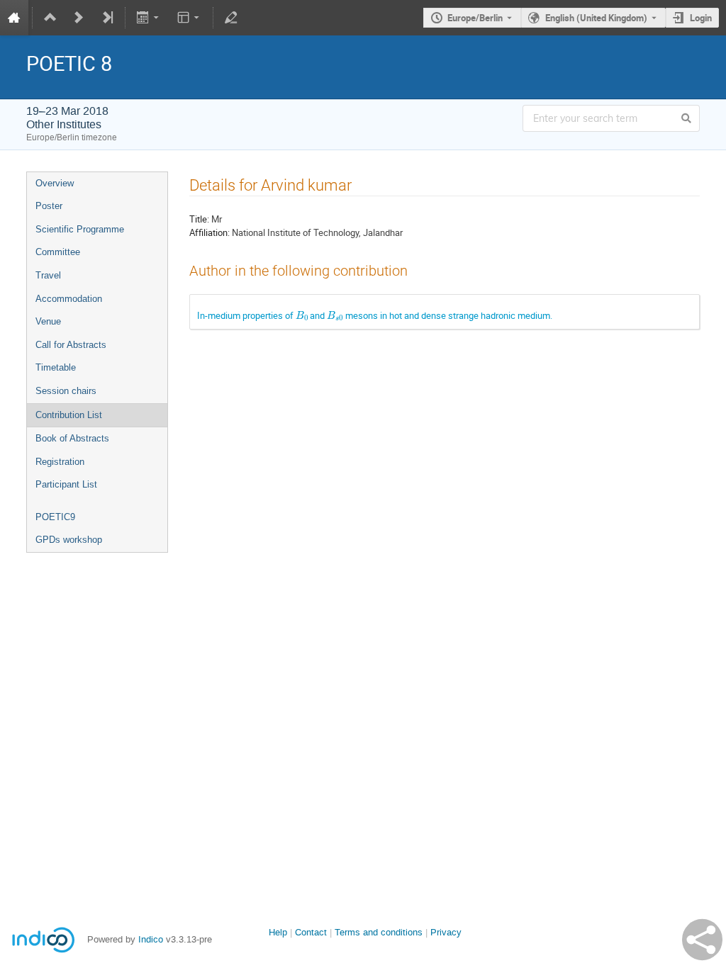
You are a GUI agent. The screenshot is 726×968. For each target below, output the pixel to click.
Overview (54, 183)
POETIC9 (55, 517)
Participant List (66, 484)
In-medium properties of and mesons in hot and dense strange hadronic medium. (374, 315)
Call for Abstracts (70, 344)
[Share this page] (702, 939)
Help (278, 932)
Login (701, 17)
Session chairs (65, 390)
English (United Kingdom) (596, 17)
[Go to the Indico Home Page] (14, 17)
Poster (48, 206)
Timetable (55, 367)
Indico (150, 939)
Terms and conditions (379, 932)
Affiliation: (209, 232)
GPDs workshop (68, 539)
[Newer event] (79, 17)
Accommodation (68, 298)
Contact (311, 932)
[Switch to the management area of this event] (231, 17)
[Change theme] (189, 17)
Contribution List (68, 415)
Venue (48, 321)
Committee (57, 252)
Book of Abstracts (72, 438)
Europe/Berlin (475, 17)
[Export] (149, 17)
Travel (48, 275)
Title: (199, 219)
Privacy (446, 932)
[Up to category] (50, 17)
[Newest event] (107, 17)
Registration (59, 461)
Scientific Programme (79, 229)
